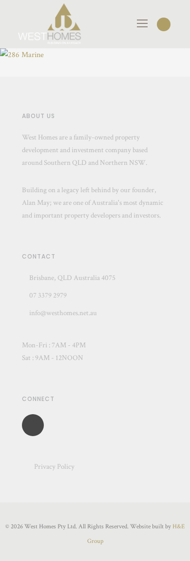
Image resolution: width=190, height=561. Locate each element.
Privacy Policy (54, 466)
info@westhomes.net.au (63, 313)
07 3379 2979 (47, 295)
